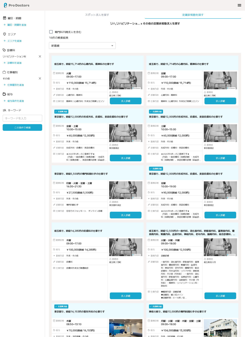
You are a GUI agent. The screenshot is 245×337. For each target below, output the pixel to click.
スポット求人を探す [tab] (97, 15)
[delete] (40, 56)
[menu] (239, 5)
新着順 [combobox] (55, 46)
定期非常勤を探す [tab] (193, 15)
